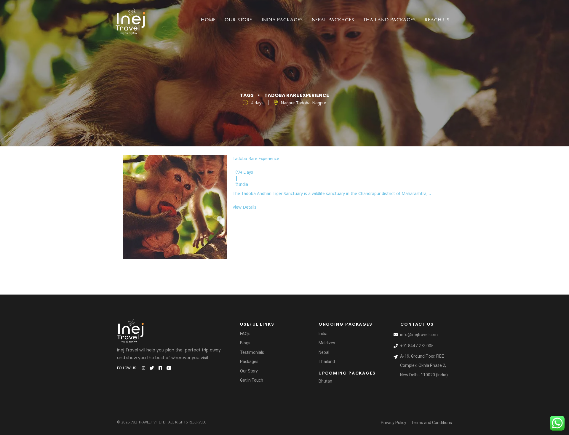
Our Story (239, 20)
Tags (247, 95)
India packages (282, 20)
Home (208, 20)
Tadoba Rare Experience (256, 158)
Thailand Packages (389, 20)
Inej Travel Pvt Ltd (148, 422)
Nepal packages (333, 20)
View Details (244, 207)
